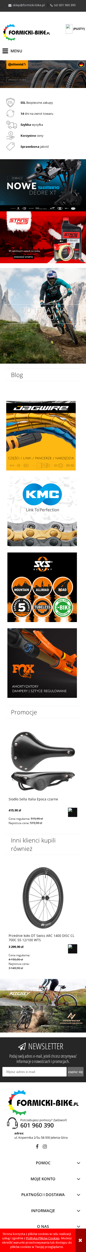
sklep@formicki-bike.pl (29, 5)
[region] (43, 74)
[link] (43, 74)
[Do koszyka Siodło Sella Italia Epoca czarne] (72, 812)
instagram (45, 1147)
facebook (37, 1147)
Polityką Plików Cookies (42, 1238)
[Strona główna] (26, 32)
